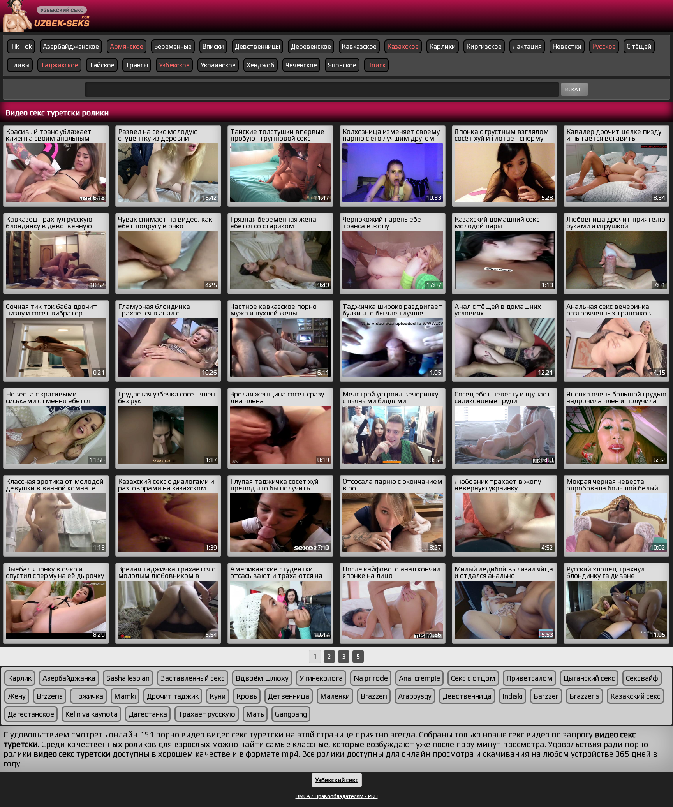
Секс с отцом (473, 678)
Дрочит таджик (173, 696)
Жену (17, 696)
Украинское (218, 65)
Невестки (567, 46)
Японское (342, 65)
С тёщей (639, 46)
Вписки (213, 46)
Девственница (467, 696)
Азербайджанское (71, 46)
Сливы (20, 65)
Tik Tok (21, 46)
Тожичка (88, 696)
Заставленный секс (192, 678)
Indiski (512, 696)
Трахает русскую (206, 714)
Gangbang (291, 714)
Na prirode (371, 678)
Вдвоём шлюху (262, 678)
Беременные (173, 46)
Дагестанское (31, 714)
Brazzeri (374, 696)
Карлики (443, 46)
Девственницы (257, 46)
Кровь (246, 696)
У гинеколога (321, 678)
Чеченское (301, 65)
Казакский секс (635, 696)
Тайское (102, 65)
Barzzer (546, 696)
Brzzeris (50, 696)
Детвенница (288, 696)
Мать (255, 714)
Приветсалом (529, 678)
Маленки (335, 696)
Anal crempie (419, 678)
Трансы (136, 65)
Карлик (20, 678)
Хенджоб (261, 65)
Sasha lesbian (128, 678)
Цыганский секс (589, 678)
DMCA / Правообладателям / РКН (337, 796)
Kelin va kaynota (91, 714)
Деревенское (311, 46)
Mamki (125, 696)
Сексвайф (642, 678)
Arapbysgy (415, 696)
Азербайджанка (68, 678)
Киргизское (484, 46)
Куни (218, 696)
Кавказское (359, 46)
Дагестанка (148, 714)
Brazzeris (584, 696)
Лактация (527, 46)
